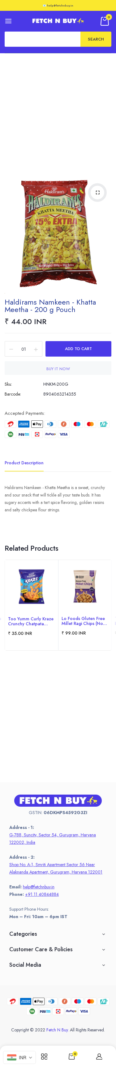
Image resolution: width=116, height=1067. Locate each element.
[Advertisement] (58, 114)
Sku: (8, 384)
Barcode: (13, 394)
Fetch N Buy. (57, 1030)
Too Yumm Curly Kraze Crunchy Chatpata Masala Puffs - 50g (31, 621)
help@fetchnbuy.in (38, 887)
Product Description (24, 463)
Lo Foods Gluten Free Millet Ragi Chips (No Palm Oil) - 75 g (83, 621)
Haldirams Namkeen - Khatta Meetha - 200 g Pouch (50, 306)
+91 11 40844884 (42, 894)
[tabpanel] (31, 605)
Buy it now (58, 369)
